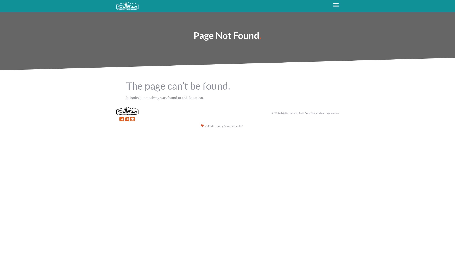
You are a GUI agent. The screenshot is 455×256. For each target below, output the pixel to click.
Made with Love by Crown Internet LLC (224, 126)
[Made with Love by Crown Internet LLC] (202, 125)
